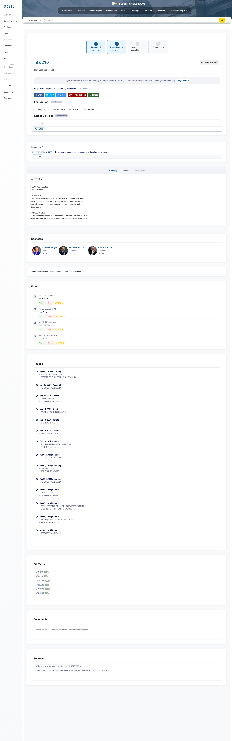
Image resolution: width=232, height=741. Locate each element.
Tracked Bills (111, 11)
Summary (113, 171)
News (6, 52)
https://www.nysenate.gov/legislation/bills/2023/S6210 (59, 666)
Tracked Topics (95, 11)
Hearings (135, 11)
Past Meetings (9, 73)
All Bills (124, 11)
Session (161, 11)
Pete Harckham (105, 247)
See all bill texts (61, 116)
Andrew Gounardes (77, 247)
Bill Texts (7, 86)
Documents (8, 92)
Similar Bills (9, 40)
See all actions (56, 102)
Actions (7, 79)
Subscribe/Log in (178, 11)
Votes (6, 58)
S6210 (43, 572)
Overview (7, 15)
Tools (80, 11)
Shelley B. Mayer (49, 247)
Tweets (6, 33)
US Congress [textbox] (31, 20)
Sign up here (183, 81)
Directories (67, 11)
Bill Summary (9, 27)
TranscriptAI (148, 11)
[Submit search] (222, 20)
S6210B (40, 124)
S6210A (43, 580)
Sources (7, 98)
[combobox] (33, 20)
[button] (227, 20)
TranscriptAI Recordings (9, 65)
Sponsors (8, 46)
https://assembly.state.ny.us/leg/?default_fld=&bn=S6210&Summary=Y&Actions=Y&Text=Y (73, 670)
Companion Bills (10, 21)
